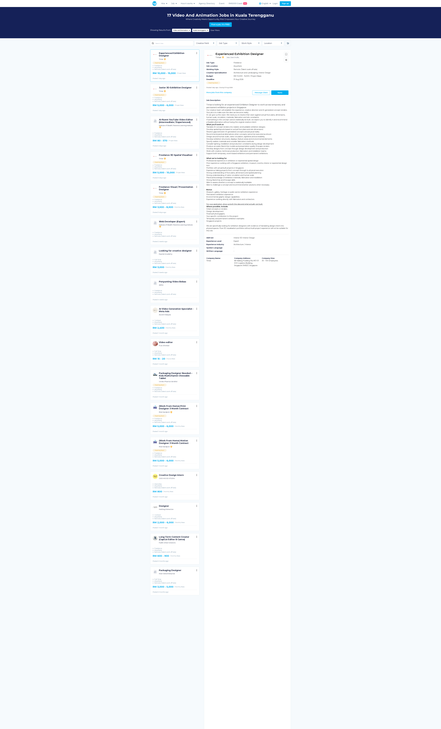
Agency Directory (207, 3)
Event (222, 3)
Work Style (247, 43)
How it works (187, 3)
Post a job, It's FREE (220, 24)
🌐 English (264, 3)
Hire (163, 3)
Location (268, 43)
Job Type (223, 43)
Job (173, 3)
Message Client (261, 93)
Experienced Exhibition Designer (240, 54)
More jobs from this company (219, 92)
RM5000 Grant (237, 3)
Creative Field (202, 43)
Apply (279, 93)
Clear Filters (215, 30)
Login (275, 3)
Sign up (285, 3)
